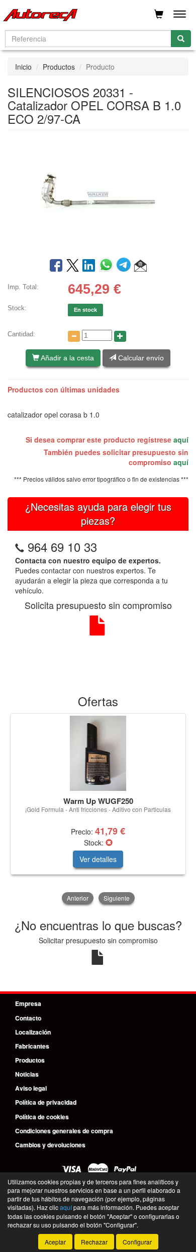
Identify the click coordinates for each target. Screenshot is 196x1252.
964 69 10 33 (62, 546)
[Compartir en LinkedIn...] (88, 266)
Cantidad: (21, 334)
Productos (59, 67)
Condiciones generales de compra (64, 1130)
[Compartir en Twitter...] (72, 266)
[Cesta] (158, 14)
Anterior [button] (77, 898)
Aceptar (55, 1241)
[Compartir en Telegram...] (125, 266)
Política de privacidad (45, 1102)
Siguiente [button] (117, 898)
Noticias (27, 1074)
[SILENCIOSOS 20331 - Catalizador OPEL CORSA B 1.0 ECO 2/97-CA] (98, 193)
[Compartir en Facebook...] (56, 266)
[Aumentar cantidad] (120, 336)
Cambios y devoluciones (50, 1144)
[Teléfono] (19, 546)
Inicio (23, 67)
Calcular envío (140, 358)
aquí (180, 440)
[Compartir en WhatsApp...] (108, 266)
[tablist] (98, 809)
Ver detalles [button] (98, 859)
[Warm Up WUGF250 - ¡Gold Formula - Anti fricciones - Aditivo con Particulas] (98, 753)
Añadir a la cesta (66, 358)
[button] (140, 266)
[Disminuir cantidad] (74, 336)
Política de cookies (42, 1116)
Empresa (28, 1003)
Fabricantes (32, 1046)
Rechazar (94, 1241)
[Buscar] (181, 38)
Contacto (28, 1017)
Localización (33, 1031)
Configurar (137, 1241)
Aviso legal (31, 1088)
